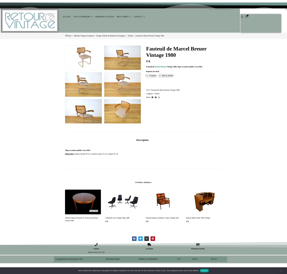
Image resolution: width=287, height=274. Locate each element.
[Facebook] (134, 238)
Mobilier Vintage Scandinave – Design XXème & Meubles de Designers (99, 36)
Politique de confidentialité (148, 259)
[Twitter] (140, 238)
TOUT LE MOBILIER (82, 17)
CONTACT (138, 17)
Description (142, 140)
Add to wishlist (167, 76)
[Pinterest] (153, 238)
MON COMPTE (123, 17)
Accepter (204, 270)
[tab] (142, 140)
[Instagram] (146, 238)
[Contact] (96, 244)
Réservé (214, 259)
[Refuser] (280, 271)
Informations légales (113, 259)
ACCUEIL (67, 17)
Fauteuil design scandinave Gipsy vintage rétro (162, 218)
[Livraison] (149, 244)
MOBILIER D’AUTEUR (104, 17)
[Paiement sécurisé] (198, 244)
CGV (179, 259)
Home (69, 36)
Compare (152, 76)
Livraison (149, 249)
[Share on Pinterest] (155, 97)
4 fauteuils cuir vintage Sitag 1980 (117, 218)
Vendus (130, 36)
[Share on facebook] (152, 97)
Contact (96, 249)
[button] (83, 16)
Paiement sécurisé (198, 249)
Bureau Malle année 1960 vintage (198, 218)
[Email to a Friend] (159, 97)
